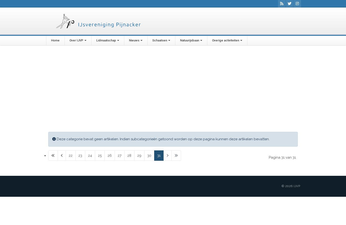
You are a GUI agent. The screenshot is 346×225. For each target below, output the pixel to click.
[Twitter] (289, 4)
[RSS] (282, 4)
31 (159, 155)
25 (100, 155)
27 (119, 155)
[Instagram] (297, 4)
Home (55, 40)
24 (90, 155)
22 (70, 155)
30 (149, 155)
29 (139, 155)
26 (110, 155)
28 (129, 155)
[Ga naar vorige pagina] (62, 155)
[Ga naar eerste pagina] (53, 155)
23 (80, 155)
